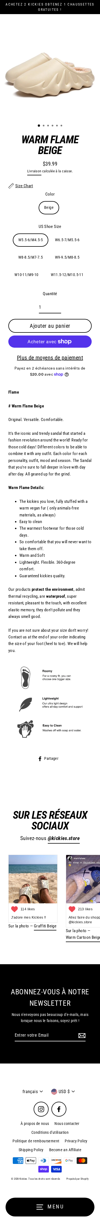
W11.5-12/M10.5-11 (67, 274)
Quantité (50, 293)
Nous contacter (66, 1123)
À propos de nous (35, 1123)
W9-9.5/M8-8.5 (67, 257)
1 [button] (39, 125)
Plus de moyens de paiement (50, 357)
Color (50, 194)
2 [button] (44, 126)
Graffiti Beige (45, 926)
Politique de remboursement (35, 1141)
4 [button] (53, 126)
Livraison (34, 171)
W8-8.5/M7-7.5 (30, 257)
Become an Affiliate (65, 1150)
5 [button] (57, 126)
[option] (50, 69)
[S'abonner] (81, 1035)
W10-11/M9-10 (26, 274)
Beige (49, 207)
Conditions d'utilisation (50, 1132)
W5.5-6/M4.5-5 (30, 240)
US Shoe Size (50, 226)
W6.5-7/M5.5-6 (67, 240)
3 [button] (48, 126)
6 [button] (62, 126)
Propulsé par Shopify (77, 1178)
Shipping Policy (31, 1150)
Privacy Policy (76, 1141)
